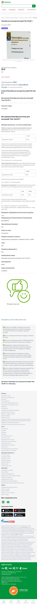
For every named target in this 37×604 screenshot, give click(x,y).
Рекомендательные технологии (9, 448)
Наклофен (4, 87)
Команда (3, 432)
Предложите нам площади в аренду (10, 475)
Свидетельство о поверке (8, 445)
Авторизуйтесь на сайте (7, 319)
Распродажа (12, 9)
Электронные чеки (6, 466)
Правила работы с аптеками (8, 450)
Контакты (3, 434)
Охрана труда (5, 494)
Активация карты (6, 456)
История (3, 430)
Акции (4, 9)
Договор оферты (5, 415)
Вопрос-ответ (5, 464)
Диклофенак (23, 85)
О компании (4, 428)
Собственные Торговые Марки (9, 481)
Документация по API (7, 479)
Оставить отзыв (5, 438)
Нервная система (24, 17)
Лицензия (4, 406)
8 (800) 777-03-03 (18, 534)
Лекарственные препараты (12, 17)
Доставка (3, 399)
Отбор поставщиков (6, 477)
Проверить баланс (6, 460)
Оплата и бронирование (7, 397)
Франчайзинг (4, 472)
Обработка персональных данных (10, 422)
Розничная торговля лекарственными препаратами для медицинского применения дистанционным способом (16, 420)
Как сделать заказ (6, 395)
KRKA (15, 82)
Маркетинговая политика (8, 412)
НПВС (30, 17)
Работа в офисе (5, 491)
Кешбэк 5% (21, 9)
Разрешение (4, 408)
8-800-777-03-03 (6, 565)
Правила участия (5, 458)
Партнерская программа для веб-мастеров (12, 483)
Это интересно (5, 401)
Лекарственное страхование (8, 441)
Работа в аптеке (5, 489)
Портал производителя (7, 474)
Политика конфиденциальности (9, 403)
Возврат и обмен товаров (8, 414)
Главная (3, 17)
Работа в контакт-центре (7, 492)
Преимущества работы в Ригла (9, 487)
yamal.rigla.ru (25, 527)
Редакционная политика (7, 439)
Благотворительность (7, 436)
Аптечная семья (5, 455)
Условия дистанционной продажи (10, 410)
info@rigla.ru (13, 584)
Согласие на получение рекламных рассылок (13, 424)
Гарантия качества (6, 443)
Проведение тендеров (7, 470)
